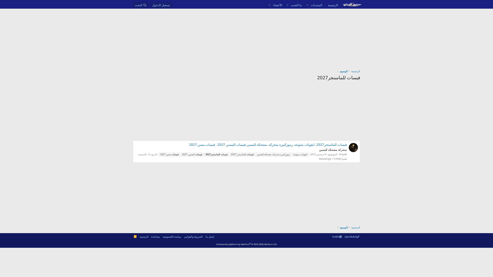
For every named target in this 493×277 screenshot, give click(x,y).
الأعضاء (277, 5)
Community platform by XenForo (246, 244)
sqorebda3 (351, 236)
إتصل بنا (210, 236)
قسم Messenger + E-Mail (333, 158)
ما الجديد (296, 5)
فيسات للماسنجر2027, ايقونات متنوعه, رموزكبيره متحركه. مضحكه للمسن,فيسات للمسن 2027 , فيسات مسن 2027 (268, 144)
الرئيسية (333, 5)
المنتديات (316, 5)
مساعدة (155, 236)
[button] (307, 5)
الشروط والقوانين (193, 236)
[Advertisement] (246, 37)
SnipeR (343, 154)
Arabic (335, 236)
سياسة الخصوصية (172, 236)
